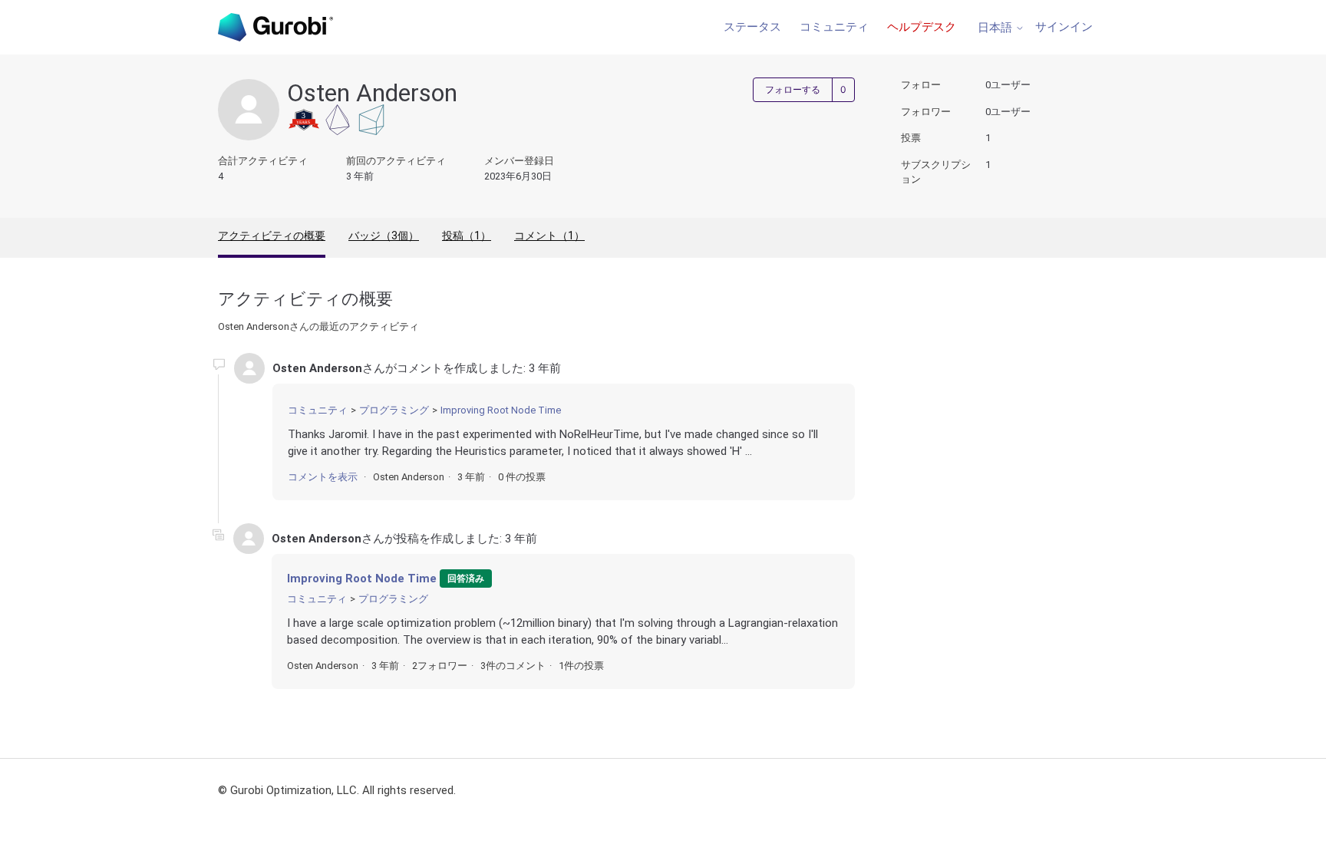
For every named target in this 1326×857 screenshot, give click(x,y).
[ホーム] (275, 27)
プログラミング (394, 410)
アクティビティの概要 (271, 235)
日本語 (996, 28)
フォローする (792, 89)
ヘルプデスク (921, 27)
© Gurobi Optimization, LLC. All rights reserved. (337, 790)
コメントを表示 (323, 477)
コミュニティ (834, 27)
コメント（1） (549, 235)
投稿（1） (466, 235)
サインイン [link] (1064, 27)
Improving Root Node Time (500, 410)
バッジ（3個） (383, 235)
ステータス (752, 27)
